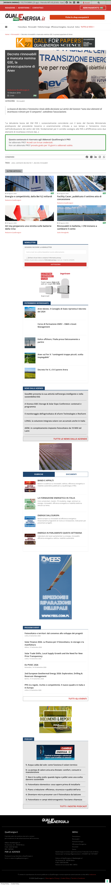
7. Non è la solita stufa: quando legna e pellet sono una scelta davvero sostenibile (54, 778)
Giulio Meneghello (63, 232)
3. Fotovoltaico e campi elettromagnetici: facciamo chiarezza (54, 799)
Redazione (10, 8)
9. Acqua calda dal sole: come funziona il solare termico (51, 765)
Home (7, 34)
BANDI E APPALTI (46, 480)
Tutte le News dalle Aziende (70, 438)
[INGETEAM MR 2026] (55, 285)
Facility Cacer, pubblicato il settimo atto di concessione (79, 198)
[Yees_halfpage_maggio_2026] (55, 587)
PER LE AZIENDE (12, 851)
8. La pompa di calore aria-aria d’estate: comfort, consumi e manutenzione (53, 771)
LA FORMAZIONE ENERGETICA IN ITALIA (56, 498)
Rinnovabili (32, 27)
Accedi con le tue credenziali (40, 142)
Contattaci (37, 8)
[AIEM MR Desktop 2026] (55, 456)
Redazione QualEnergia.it (18, 90)
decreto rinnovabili (41, 163)
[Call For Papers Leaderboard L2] (55, 42)
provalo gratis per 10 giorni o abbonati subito (51, 145)
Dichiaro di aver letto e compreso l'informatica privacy (44, 258)
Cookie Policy (65, 878)
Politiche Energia (44, 27)
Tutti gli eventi (78, 698)
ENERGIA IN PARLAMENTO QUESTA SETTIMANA (60, 533)
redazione (92, 874)
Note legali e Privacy (52, 878)
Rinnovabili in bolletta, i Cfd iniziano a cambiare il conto (77, 227)
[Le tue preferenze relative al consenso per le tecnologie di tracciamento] (107, 881)
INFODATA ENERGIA (11, 2)
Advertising (23, 8)
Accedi (87, 2)
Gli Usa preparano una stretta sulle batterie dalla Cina (28, 227)
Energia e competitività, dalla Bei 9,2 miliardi (28, 196)
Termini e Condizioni (78, 878)
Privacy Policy (5, 883)
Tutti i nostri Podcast (73, 806)
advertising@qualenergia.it (19, 858)
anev (13, 163)
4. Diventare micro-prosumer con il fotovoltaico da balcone (53, 794)
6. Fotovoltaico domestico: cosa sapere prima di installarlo (53, 784)
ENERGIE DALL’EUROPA (48, 515)
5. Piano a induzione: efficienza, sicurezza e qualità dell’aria (53, 789)
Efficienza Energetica (58, 27)
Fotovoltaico (22, 27)
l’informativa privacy (50, 260)
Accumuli (70, 27)
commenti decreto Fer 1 (24, 163)
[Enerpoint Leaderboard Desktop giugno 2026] (77, 17)
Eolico (77, 27)
